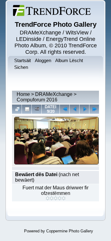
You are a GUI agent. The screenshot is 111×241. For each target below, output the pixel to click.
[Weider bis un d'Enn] (94, 109)
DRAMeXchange (53, 94)
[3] (56, 198)
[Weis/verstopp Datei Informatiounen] (26, 109)
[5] (64, 198)
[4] (60, 198)
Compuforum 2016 (37, 99)
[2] (52, 198)
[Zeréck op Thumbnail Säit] (17, 109)
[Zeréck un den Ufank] (64, 109)
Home (23, 94)
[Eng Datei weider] (74, 109)
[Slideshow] (36, 109)
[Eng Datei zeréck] (84, 109)
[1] (48, 198)
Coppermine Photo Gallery (69, 231)
